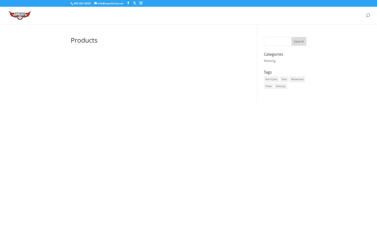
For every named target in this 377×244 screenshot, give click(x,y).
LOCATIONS (274, 15)
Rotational (297, 79)
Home (248, 15)
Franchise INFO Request (311, 15)
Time (269, 86)
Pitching (270, 61)
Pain (284, 79)
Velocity (280, 86)
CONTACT (348, 15)
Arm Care (271, 79)
